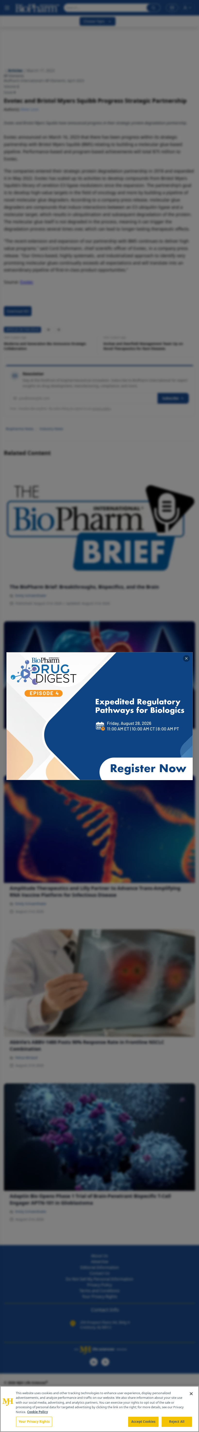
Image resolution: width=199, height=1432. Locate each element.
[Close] (191, 1393)
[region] (99, 1409)
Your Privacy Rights (34, 1421)
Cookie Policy (37, 1412)
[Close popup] (186, 658)
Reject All (176, 1421)
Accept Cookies (143, 1421)
